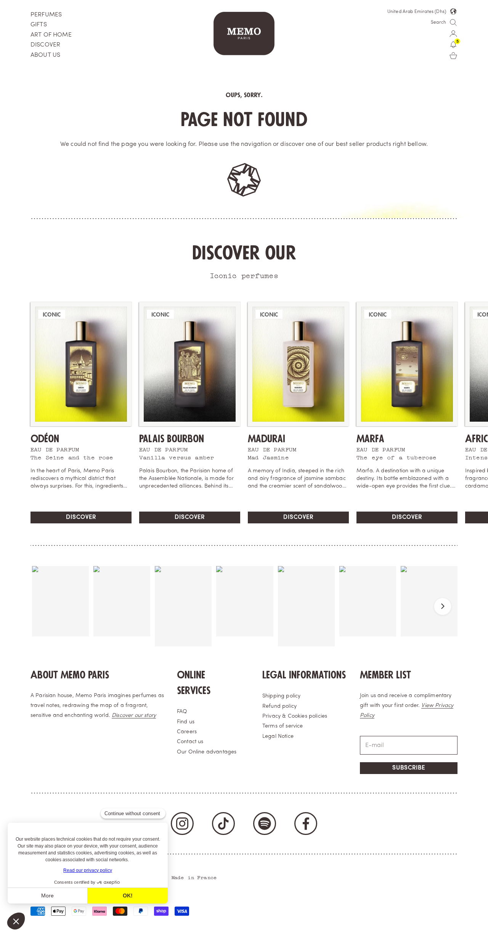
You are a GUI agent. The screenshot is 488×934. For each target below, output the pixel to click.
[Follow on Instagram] (182, 823)
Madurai (266, 439)
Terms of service (282, 726)
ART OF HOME (51, 35)
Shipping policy (281, 696)
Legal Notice (278, 736)
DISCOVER (45, 45)
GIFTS (38, 25)
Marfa (370, 439)
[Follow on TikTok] (223, 823)
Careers (187, 732)
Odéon (44, 439)
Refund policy (279, 706)
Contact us (190, 742)
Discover (81, 517)
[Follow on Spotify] (264, 823)
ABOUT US (45, 55)
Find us (185, 722)
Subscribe (408, 768)
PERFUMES (46, 15)
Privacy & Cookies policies (294, 716)
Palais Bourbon (171, 439)
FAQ (182, 712)
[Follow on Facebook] (305, 823)
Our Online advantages (206, 752)
